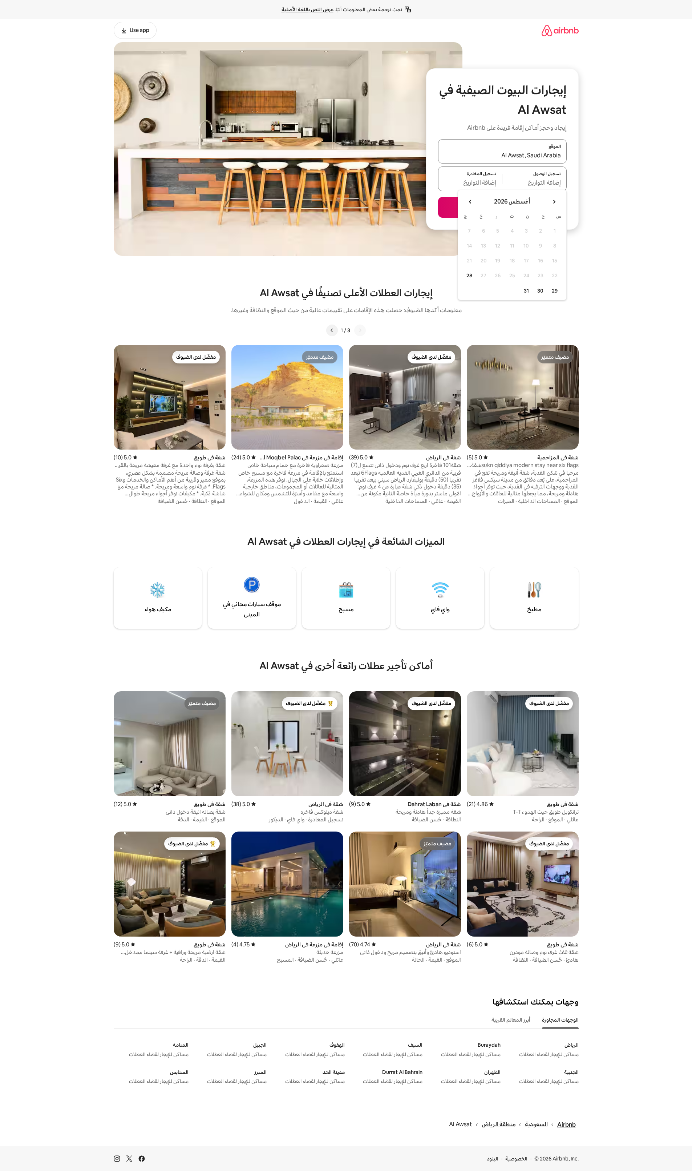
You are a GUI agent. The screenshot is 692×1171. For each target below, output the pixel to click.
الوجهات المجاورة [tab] (560, 1020)
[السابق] (360, 330)
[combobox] (502, 155)
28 (469, 275)
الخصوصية (516, 1158)
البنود (492, 1158)
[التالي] (332, 330)
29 (555, 290)
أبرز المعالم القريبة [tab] (510, 1020)
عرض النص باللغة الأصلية (307, 9)
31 (526, 290)
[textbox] (534, 183)
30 (540, 290)
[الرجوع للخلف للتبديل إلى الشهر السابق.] (554, 202)
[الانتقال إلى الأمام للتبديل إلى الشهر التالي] (470, 202)
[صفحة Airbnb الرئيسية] (560, 30)
